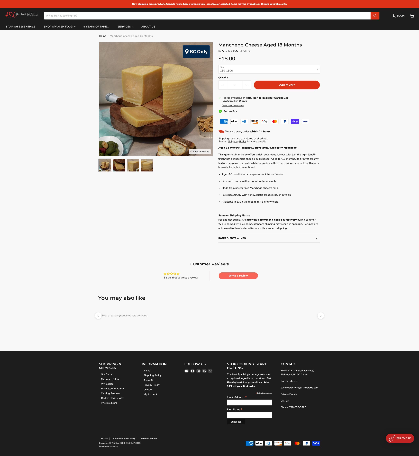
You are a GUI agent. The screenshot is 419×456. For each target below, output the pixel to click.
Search (104, 438)
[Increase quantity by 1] (247, 84)
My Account (150, 394)
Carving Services (110, 393)
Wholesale (107, 383)
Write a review (238, 275)
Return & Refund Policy (124, 438)
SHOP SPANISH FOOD (59, 26)
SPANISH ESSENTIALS (20, 26)
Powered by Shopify (108, 446)
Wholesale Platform (112, 388)
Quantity (223, 77)
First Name (235, 409)
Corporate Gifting (110, 379)
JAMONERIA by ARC (112, 398)
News (147, 370)
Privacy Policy (152, 384)
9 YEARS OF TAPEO (96, 26)
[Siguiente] (321, 315)
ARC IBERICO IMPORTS (236, 51)
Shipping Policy (237, 141)
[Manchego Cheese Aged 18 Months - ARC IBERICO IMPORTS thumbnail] (105, 165)
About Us (149, 380)
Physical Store (109, 402)
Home (102, 36)
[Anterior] (98, 315)
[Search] (375, 15)
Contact (148, 389)
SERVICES (124, 26)
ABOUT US (148, 26)
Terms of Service (149, 438)
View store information (233, 105)
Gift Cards (106, 374)
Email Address (237, 397)
